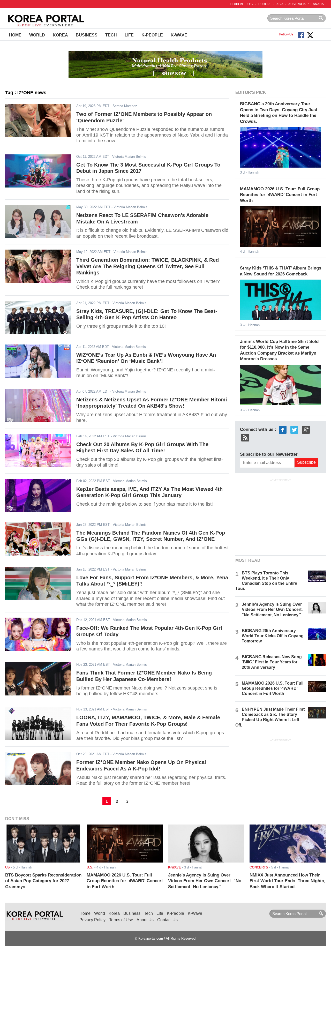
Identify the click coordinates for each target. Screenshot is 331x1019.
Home (15, 35)
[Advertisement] (280, 516)
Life (129, 35)
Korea (60, 35)
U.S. (250, 4)
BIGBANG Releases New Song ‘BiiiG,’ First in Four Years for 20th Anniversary (272, 662)
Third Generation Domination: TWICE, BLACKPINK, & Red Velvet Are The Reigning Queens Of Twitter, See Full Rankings (147, 266)
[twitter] (294, 429)
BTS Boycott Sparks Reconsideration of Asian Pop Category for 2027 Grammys (43, 881)
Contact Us (167, 920)
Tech (111, 35)
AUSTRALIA (297, 4)
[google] (306, 429)
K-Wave (179, 35)
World (37, 35)
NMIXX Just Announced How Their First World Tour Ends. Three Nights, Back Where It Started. (287, 881)
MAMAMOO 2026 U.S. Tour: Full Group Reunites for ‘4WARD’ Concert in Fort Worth (280, 194)
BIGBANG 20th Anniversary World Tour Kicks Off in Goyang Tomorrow (273, 635)
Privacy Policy (92, 920)
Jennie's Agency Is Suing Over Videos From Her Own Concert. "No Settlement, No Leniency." (272, 609)
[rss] (245, 437)
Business (86, 35)
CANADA (317, 4)
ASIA (279, 4)
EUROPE (265, 4)
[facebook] (282, 429)
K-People (152, 35)
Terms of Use (121, 920)
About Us (145, 920)
